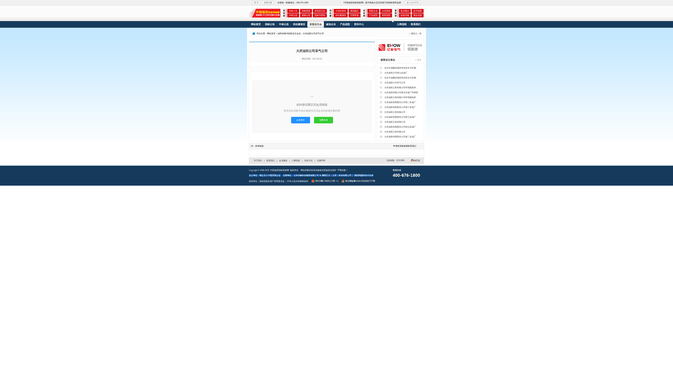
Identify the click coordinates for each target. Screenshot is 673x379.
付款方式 (308, 160)
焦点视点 (405, 11)
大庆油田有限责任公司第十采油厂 (398, 107)
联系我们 (416, 24)
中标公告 (293, 15)
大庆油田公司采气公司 (392, 82)
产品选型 (373, 15)
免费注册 (268, 2)
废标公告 (306, 15)
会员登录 (300, 120)
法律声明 (321, 160)
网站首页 (256, 24)
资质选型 (386, 15)
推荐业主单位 (387, 60)
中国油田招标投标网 (279, 170)
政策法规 (405, 15)
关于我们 (258, 160)
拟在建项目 (340, 15)
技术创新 (417, 11)
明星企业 (373, 11)
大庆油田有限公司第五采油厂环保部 (399, 92)
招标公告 (293, 11)
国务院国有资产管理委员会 (272, 181)
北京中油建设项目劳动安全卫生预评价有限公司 (400, 68)
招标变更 (306, 11)
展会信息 (417, 15)
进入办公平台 (412, 2)
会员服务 (283, 160)
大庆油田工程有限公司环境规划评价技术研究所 (400, 87)
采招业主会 (320, 11)
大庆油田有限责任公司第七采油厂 (398, 117)
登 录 (256, 2)
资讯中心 (359, 24)
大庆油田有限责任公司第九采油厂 (398, 127)
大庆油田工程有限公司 (393, 112)
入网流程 (402, 24)
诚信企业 (331, 24)
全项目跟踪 (340, 11)
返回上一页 (415, 33)
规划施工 (354, 11)
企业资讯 (386, 11)
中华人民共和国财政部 (297, 181)
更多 (419, 60)
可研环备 (354, 15)
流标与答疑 (320, 15)
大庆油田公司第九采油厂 (393, 73)
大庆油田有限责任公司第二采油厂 (398, 102)
